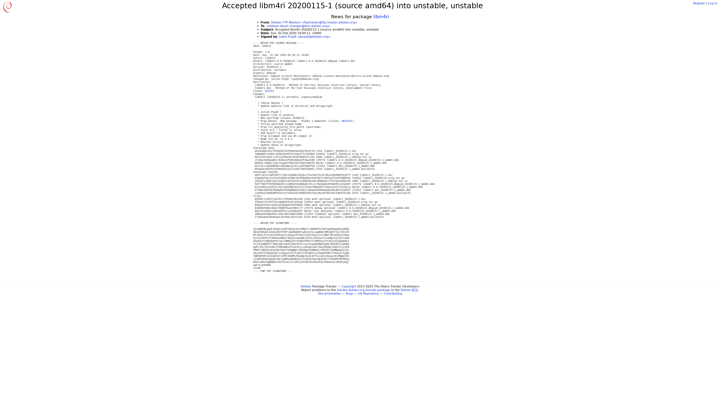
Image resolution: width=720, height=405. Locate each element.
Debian (306, 286)
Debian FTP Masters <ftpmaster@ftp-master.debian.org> (314, 22)
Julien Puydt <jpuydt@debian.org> (305, 36)
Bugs (349, 293)
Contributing (393, 293)
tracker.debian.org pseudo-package (363, 290)
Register (699, 3)
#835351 (347, 120)
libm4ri (381, 16)
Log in (712, 3)
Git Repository (368, 293)
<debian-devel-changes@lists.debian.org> (298, 26)
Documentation (329, 293)
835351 (269, 90)
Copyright (349, 286)
